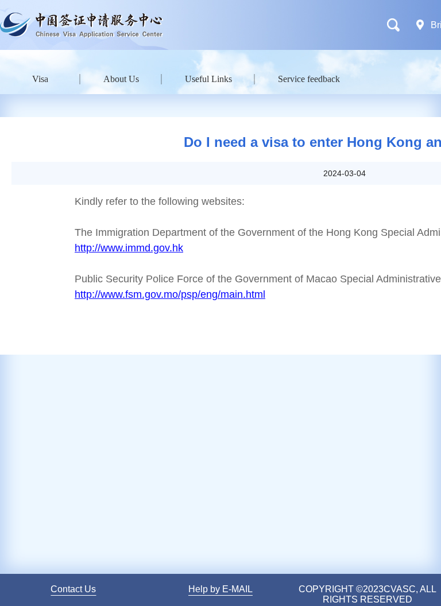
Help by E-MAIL (220, 589)
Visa (40, 79)
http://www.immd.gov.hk (129, 248)
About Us (121, 79)
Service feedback (309, 79)
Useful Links (208, 79)
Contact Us (73, 589)
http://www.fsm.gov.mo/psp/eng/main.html (170, 294)
